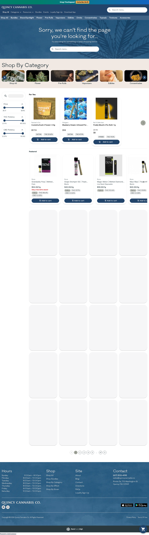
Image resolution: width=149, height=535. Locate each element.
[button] (5, 96)
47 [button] (101, 452)
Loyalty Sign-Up (56, 12)
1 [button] (75, 452)
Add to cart (46, 201)
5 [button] (92, 452)
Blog (77, 479)
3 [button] (84, 452)
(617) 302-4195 (120, 475)
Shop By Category (54, 482)
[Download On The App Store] (127, 505)
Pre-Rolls (62, 83)
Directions (79, 486)
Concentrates (136, 83)
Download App (70, 12)
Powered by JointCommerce (8, 533)
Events (46, 12)
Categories (15, 12)
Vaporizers (87, 83)
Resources (27, 12)
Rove (33, 179)
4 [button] (88, 452)
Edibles (111, 83)
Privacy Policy (131, 517)
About (78, 475)
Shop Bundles (52, 479)
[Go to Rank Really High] (74, 529)
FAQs (77, 489)
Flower (38, 83)
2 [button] (79, 452)
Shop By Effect (52, 486)
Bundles (38, 12)
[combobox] (128, 10)
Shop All (6, 12)
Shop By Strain (52, 489)
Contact (79, 482)
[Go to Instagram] (8, 507)
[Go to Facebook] (3, 507)
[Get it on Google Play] (141, 505)
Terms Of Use (142, 517)
